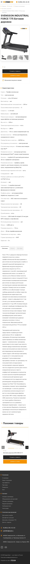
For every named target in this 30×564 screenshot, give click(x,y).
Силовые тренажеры (7, 496)
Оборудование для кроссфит (10, 499)
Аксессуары (5, 508)
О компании (5, 478)
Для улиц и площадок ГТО (9, 520)
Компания (5, 475)
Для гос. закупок (6, 522)
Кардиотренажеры (7, 503)
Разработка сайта (5, 560)
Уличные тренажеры (7, 501)
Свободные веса (6, 506)
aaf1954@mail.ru (8, 531)
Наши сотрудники (7, 480)
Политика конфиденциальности (9, 557)
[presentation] (3, 447)
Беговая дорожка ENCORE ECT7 (13, 453)
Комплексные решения (9, 512)
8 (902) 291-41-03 (23, 2)
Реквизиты (5, 487)
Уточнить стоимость (15, 71)
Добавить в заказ (15, 75)
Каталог (4, 493)
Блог (3, 489)
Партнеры (5, 485)
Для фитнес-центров (8, 517)
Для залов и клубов (7, 515)
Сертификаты (6, 482)
